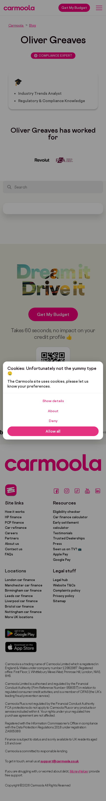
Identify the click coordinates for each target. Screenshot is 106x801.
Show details (53, 401)
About (53, 411)
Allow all (53, 431)
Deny (53, 421)
